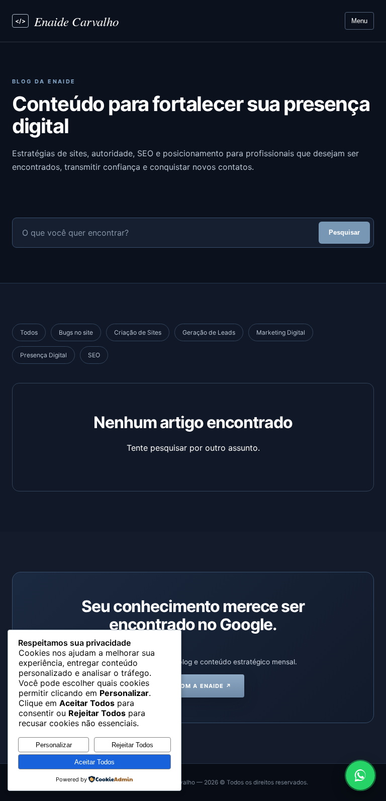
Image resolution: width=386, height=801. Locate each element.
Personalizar (54, 745)
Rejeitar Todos (132, 745)
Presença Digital (43, 355)
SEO (94, 355)
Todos (29, 332)
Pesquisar (344, 232)
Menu (359, 21)
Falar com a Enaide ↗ (193, 685)
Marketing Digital (280, 332)
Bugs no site (76, 332)
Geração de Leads (208, 332)
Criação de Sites (137, 332)
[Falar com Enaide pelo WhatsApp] (360, 775)
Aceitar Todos (94, 762)
